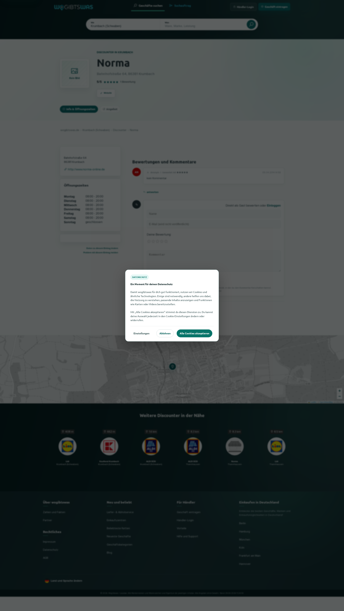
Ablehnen (165, 333)
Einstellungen (141, 333)
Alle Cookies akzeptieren (194, 333)
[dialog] (172, 305)
